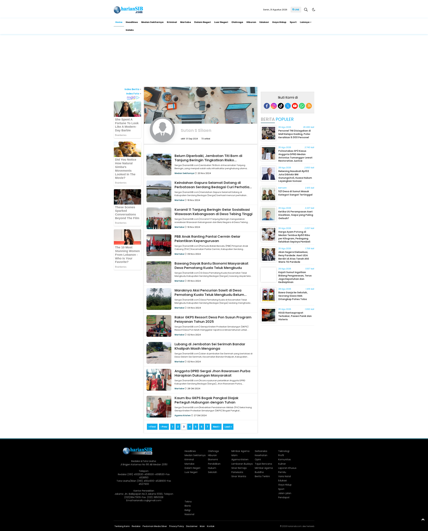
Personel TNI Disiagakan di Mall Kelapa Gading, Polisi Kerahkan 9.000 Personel (294, 134)
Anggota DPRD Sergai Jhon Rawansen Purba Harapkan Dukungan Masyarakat (212, 373)
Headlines (132, 22)
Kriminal (172, 22)
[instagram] (274, 106)
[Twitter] (288, 106)
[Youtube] (295, 106)
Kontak (211, 526)
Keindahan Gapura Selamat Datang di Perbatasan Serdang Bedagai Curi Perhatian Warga (213, 187)
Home (118, 22)
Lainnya (304, 22)
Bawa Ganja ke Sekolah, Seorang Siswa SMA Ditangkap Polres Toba (293, 296)
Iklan (202, 526)
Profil (281, 455)
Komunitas (284, 459)
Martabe (185, 22)
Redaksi (136, 526)
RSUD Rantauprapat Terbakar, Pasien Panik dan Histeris (295, 316)
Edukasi (264, 22)
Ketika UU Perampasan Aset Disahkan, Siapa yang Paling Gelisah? (295, 215)
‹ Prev (164, 426)
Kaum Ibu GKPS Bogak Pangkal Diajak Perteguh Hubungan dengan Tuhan (206, 400)
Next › (216, 426)
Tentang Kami (122, 526)
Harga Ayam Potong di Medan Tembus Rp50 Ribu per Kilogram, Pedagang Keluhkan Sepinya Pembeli (294, 236)
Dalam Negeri (202, 22)
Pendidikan (214, 463)
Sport (293, 22)
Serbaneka (261, 451)
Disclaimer (192, 526)
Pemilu (282, 472)
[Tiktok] (281, 106)
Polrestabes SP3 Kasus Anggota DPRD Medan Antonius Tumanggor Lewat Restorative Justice (295, 155)
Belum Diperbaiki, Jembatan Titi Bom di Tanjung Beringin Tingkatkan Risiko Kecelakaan (208, 160)
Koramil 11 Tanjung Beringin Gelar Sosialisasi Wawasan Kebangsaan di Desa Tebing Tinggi (213, 211)
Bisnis (188, 505)
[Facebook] (267, 106)
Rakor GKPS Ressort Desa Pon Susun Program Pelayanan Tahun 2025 (213, 319)
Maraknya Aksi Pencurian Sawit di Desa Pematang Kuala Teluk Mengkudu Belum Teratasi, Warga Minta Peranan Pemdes (209, 294)
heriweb (310, 526)
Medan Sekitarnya (152, 22)
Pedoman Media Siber (155, 526)
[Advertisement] (214, 60)
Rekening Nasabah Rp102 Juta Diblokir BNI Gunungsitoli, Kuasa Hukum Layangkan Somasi (295, 176)
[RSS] (309, 106)
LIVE (297, 9)
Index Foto (133, 93)
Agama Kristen (183, 415)
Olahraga (237, 22)
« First (152, 426)
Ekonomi (213, 459)
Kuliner (282, 463)
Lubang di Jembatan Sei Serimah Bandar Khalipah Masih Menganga (210, 346)
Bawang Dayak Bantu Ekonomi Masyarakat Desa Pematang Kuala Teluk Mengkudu (211, 265)
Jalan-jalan (284, 493)
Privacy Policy (176, 526)
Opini (258, 459)
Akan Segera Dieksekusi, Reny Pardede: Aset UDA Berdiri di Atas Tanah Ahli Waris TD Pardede (293, 257)
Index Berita (133, 89)
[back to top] (423, 519)
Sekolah (212, 472)
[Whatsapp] (302, 106)
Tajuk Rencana (263, 463)
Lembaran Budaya (242, 463)
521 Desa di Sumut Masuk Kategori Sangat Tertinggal (295, 193)
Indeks (130, 30)
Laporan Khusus (287, 468)
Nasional (189, 514)
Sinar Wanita (238, 476)
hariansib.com (294, 526)
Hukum (212, 468)
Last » (228, 426)
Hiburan (251, 22)
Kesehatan (261, 455)
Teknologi (283, 451)
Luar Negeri (221, 22)
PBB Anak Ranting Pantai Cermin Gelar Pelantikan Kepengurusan (207, 238)
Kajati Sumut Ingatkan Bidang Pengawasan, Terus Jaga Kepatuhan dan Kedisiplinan (295, 277)
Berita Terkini (262, 476)
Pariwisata (237, 472)
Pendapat (284, 497)
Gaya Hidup (279, 22)
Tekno (188, 501)
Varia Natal (284, 476)
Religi (187, 510)
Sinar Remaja (239, 468)
